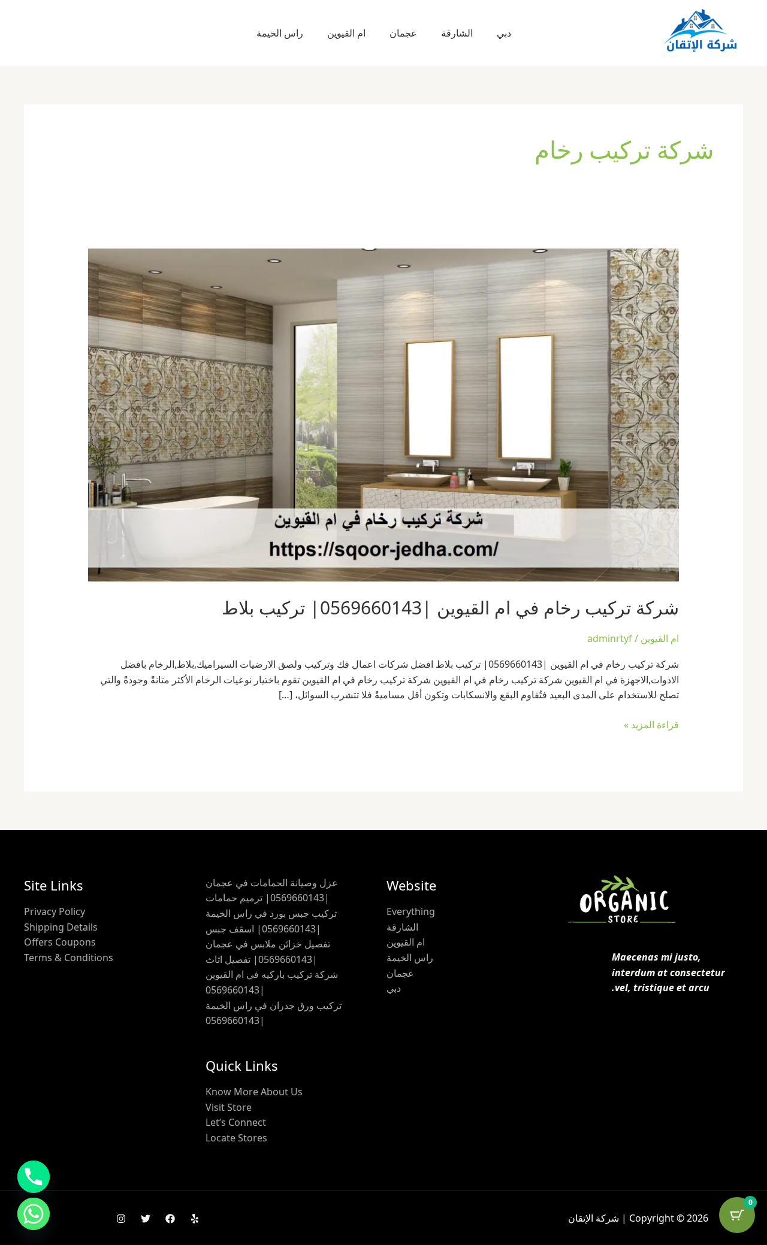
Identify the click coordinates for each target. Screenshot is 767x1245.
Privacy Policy (54, 911)
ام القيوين (346, 33)
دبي (504, 33)
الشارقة (457, 33)
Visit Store (229, 1107)
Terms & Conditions (68, 957)
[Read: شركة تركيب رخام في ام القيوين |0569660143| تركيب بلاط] (384, 413)
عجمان (403, 33)
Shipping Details (61, 927)
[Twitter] (145, 1218)
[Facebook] (170, 1218)
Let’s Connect (236, 1122)
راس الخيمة (279, 33)
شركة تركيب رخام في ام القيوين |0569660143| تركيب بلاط (450, 607)
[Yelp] (195, 1218)
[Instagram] (121, 1218)
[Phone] (33, 1177)
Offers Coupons (60, 942)
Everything (410, 911)
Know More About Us (254, 1091)
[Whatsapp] (33, 1214)
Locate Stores (236, 1137)
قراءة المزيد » (651, 724)
